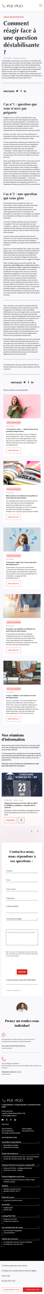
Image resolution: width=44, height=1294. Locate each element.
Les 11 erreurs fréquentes (12, 1230)
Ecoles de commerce (10, 1221)
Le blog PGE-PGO (9, 1216)
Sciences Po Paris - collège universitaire (17, 1168)
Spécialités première (10, 1145)
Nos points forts (28, 1131)
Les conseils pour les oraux (12, 1227)
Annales (5, 1186)
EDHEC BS (7, 1210)
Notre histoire (7, 1129)
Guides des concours (10, 1239)
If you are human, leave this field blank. (21, 980)
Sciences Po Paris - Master (13, 1170)
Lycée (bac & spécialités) (11, 1142)
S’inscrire (10, 820)
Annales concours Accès (12, 1189)
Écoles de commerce (10, 1153)
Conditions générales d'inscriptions (14, 1265)
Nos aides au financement (11, 1133)
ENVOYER (22, 972)
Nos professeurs (8, 1131)
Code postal (12, 906)
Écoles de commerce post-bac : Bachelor (18, 1159)
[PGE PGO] (12, 5)
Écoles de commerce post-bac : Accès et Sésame (21, 1157)
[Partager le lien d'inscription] (21, 820)
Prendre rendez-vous (11, 1072)
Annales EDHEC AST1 (11, 1191)
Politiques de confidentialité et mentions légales (19, 1271)
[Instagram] (6, 1120)
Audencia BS (8, 1208)
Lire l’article (13, 450)
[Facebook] (21, 91)
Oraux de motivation (13, 17)
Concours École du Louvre (12, 1200)
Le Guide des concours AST (13, 1244)
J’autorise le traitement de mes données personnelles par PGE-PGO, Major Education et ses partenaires (22, 954)
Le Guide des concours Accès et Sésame (17, 1242)
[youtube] (2, 1120)
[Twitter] (17, 91)
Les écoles (6, 1204)
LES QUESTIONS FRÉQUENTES (13, 1046)
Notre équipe (27, 1129)
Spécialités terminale (11, 1147)
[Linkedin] (25, 91)
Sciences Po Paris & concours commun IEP (18, 1165)
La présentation (9, 1233)
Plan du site (6, 1276)
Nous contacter (32, 1289)
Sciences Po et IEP (10, 1219)
